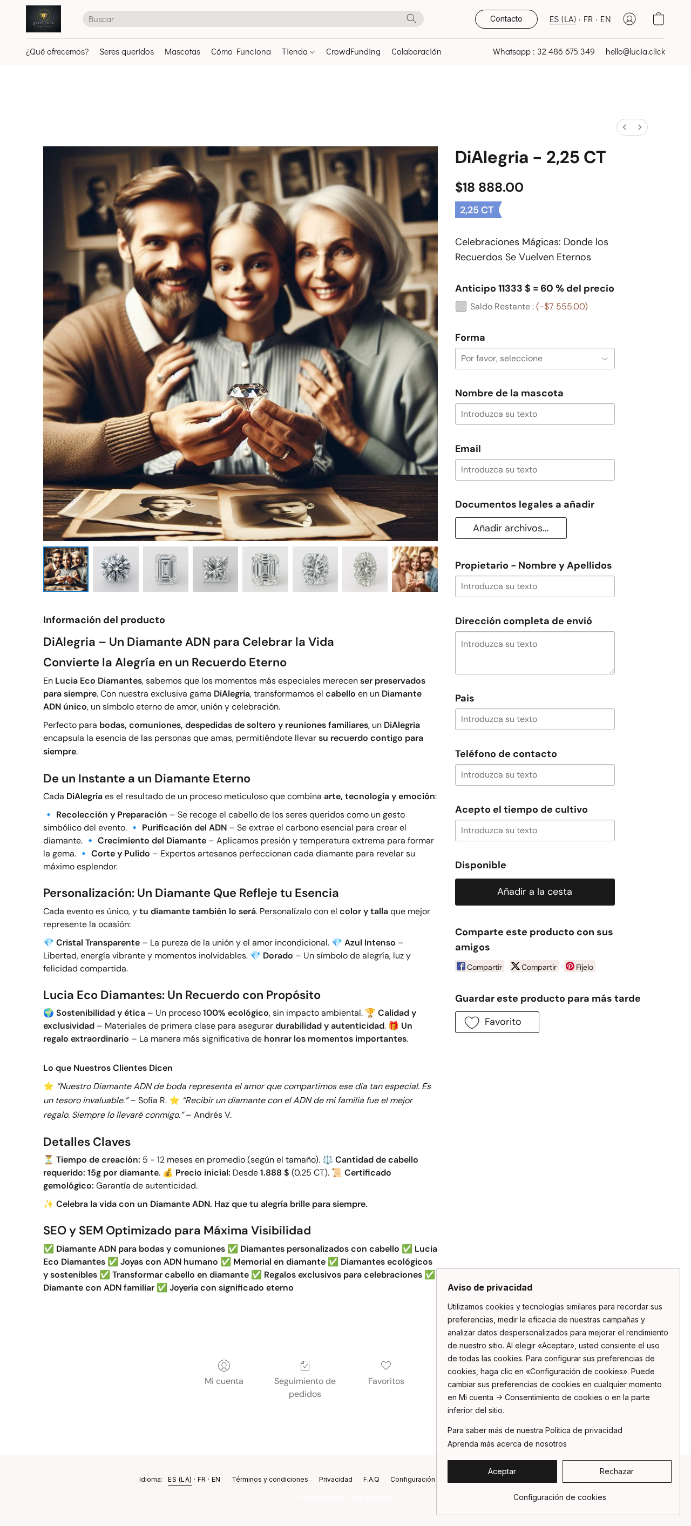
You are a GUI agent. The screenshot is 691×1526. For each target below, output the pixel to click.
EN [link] (216, 1479)
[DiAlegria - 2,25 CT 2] (165, 569)
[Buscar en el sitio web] (411, 18)
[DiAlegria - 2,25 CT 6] (365, 569)
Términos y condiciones (270, 1479)
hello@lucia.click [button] (635, 51)
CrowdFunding (353, 51)
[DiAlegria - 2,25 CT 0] (66, 569)
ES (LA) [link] (180, 1479)
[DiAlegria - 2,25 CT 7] (414, 569)
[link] (560, 1493)
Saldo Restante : (529, 306)
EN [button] (605, 18)
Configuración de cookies (431, 1479)
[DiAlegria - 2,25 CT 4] (265, 569)
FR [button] (588, 18)
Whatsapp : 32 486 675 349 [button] (544, 51)
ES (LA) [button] (563, 18)
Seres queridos (126, 51)
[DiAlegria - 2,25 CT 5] (315, 569)
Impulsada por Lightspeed (346, 1497)
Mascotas (182, 51)
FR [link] (202, 1479)
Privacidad (336, 1479)
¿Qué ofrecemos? (57, 51)
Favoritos (386, 1381)
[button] (43, 18)
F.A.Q (371, 1479)
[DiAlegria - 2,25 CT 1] (115, 569)
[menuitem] (624, 127)
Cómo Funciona (241, 51)
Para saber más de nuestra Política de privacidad (535, 1430)
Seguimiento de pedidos (305, 1387)
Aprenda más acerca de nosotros (507, 1443)
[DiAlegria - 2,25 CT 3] (215, 569)
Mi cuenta (224, 1381)
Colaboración (416, 51)
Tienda (296, 51)
